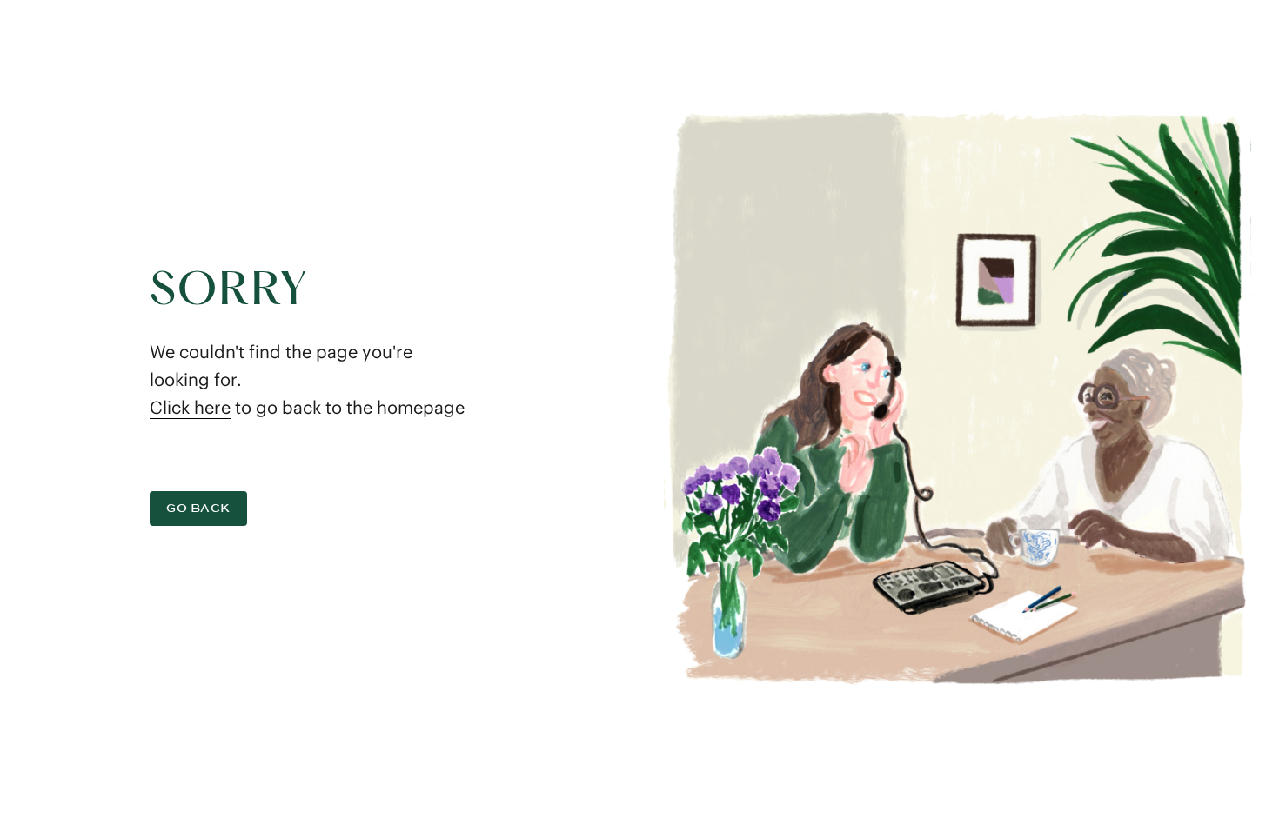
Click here (190, 407)
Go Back (198, 508)
